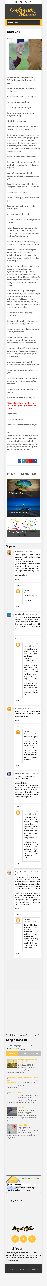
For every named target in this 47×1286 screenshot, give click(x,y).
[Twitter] (15, 1239)
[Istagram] (24, 1239)
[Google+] (32, 1239)
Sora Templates (20, 1269)
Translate (23, 1049)
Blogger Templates (32, 1269)
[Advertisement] (23, 1158)
